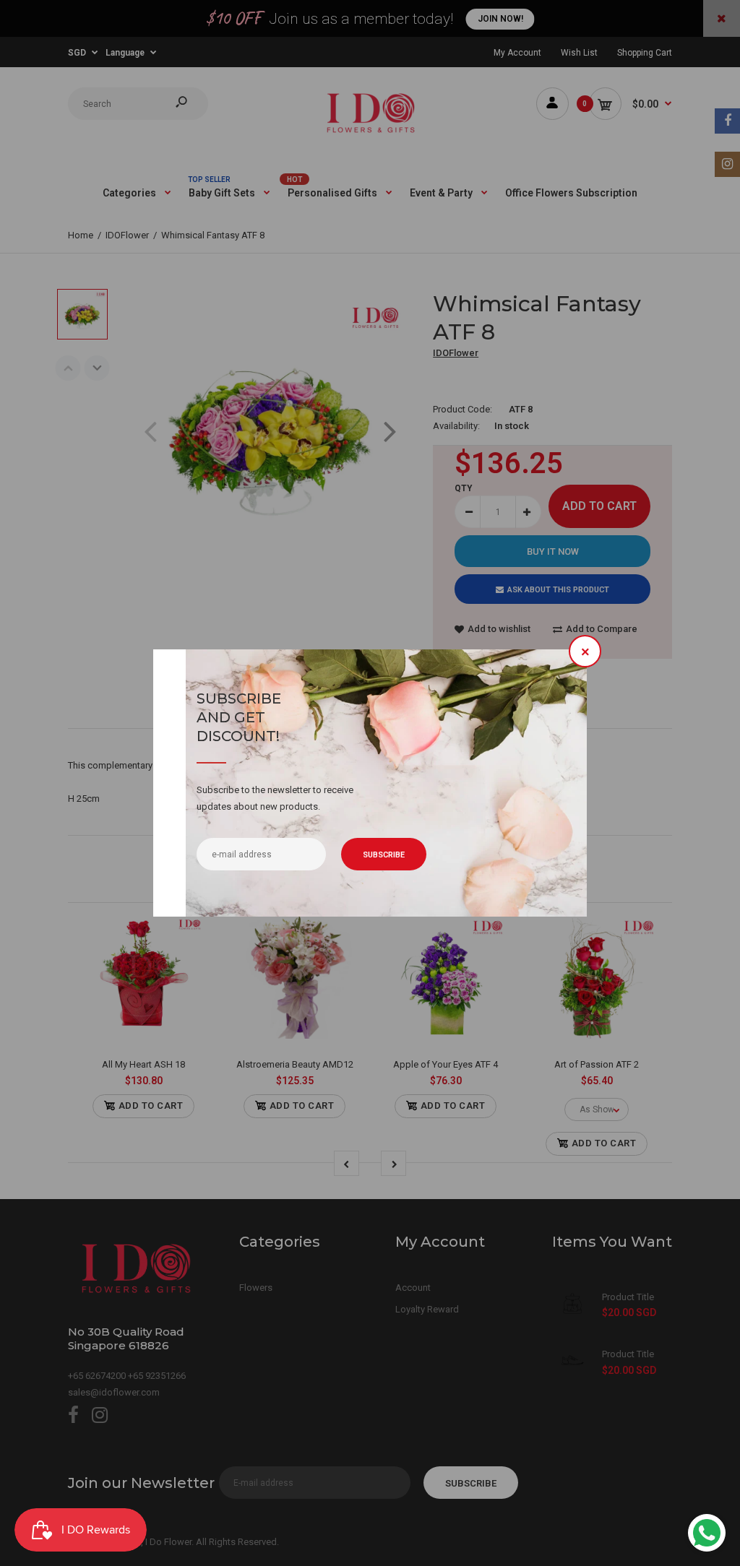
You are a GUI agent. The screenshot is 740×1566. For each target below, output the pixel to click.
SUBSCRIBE (384, 855)
